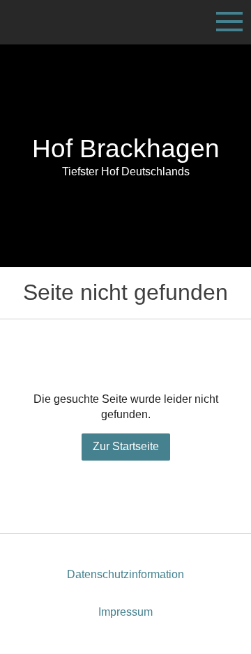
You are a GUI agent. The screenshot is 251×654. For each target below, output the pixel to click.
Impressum (125, 612)
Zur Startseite (126, 446)
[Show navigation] (229, 22)
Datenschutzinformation (125, 574)
